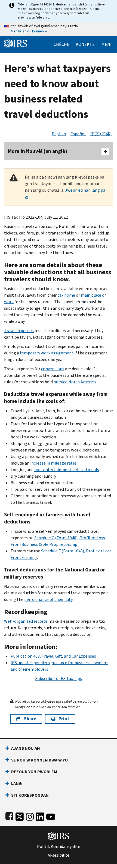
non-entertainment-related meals (66, 469)
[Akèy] (15, 43)
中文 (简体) (101, 134)
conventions (52, 369)
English (59, 134)
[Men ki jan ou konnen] (58, 29)
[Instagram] (30, 815)
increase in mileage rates (53, 463)
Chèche (61, 44)
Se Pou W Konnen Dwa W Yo (39, 760)
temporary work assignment (46, 353)
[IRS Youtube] (51, 815)
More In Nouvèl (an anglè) (37, 151)
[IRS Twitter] (20, 815)
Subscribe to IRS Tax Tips (58, 678)
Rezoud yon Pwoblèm (34, 772)
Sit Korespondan (30, 795)
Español (78, 134)
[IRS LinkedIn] (40, 815)
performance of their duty (48, 599)
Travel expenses (19, 330)
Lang (16, 783)
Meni (106, 44)
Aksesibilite (58, 855)
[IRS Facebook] (9, 815)
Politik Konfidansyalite (58, 846)
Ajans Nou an (25, 748)
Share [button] (30, 719)
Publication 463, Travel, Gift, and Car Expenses (53, 656)
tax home (66, 295)
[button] (85, 44)
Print (64, 719)
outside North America (75, 382)
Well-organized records (26, 621)
